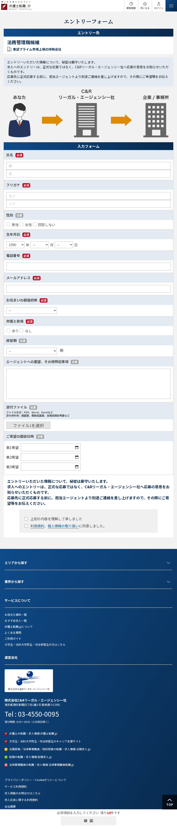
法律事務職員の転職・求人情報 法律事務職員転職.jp (41, 765)
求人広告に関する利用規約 (21, 800)
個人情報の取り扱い (63, 525)
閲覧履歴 (131, 8)
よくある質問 (13, 632)
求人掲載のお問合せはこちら (23, 793)
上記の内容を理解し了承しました (56, 518)
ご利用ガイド (13, 638)
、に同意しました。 (68, 525)
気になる (145, 8)
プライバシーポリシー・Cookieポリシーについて (35, 780)
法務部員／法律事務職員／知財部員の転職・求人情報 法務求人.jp (50, 749)
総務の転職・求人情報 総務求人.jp (30, 757)
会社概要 (10, 806)
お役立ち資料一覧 (16, 614)
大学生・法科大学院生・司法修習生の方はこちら (35, 644)
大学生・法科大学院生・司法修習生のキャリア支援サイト (45, 741)
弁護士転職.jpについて (19, 626)
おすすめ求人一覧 (16, 620)
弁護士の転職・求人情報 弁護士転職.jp (33, 733)
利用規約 (37, 525)
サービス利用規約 (16, 786)
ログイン (158, 8)
